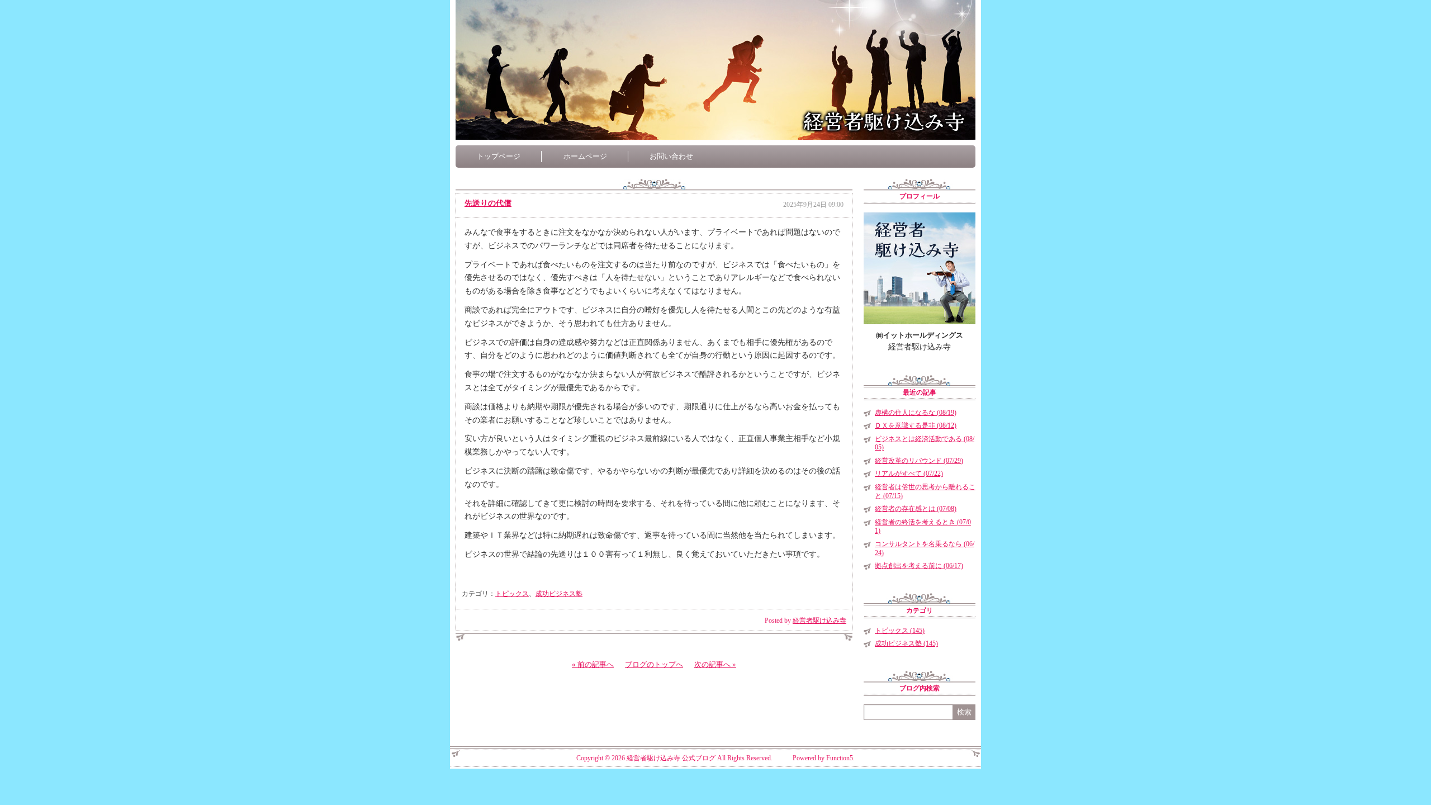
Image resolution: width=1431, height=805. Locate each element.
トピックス (512, 594)
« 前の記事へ (593, 664)
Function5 (839, 758)
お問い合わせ (671, 156)
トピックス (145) (900, 630)
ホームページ (585, 156)
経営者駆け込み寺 (819, 620)
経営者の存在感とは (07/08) (915, 509)
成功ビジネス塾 (559, 594)
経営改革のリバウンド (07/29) (919, 461)
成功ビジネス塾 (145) (906, 643)
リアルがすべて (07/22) (909, 473)
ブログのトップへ (654, 664)
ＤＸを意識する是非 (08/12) (915, 425)
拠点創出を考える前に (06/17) (919, 566)
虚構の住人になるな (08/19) (915, 412)
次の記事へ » (715, 664)
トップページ (498, 156)
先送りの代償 (488, 203)
